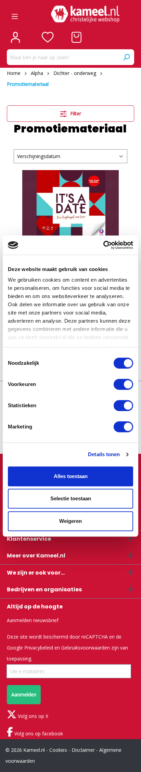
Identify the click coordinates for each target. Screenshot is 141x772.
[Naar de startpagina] (85, 14)
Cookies (58, 750)
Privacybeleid (38, 647)
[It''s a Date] (70, 204)
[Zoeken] (126, 57)
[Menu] (15, 14)
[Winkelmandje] (76, 37)
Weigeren (70, 521)
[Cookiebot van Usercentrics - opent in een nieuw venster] (103, 245)
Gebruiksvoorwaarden (85, 647)
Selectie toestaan (70, 498)
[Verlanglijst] (48, 37)
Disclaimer (83, 750)
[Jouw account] (15, 37)
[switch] (123, 384)
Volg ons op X (32, 716)
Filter (75, 113)
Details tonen (104, 454)
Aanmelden (23, 694)
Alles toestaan (71, 476)
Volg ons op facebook (38, 733)
